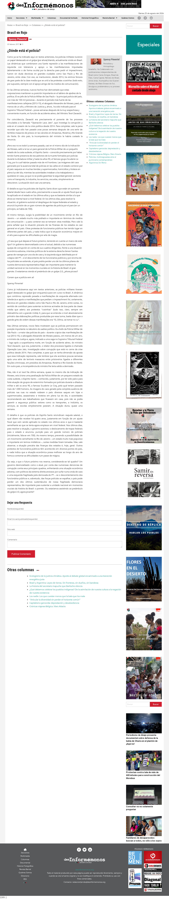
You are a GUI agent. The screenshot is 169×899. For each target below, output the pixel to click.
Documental (25, 862)
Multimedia (36, 18)
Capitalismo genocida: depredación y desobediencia (54, 603)
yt (151, 18)
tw (145, 18)
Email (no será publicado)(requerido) (22, 519)
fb (139, 18)
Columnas (51, 18)
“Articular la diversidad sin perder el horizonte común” (54, 599)
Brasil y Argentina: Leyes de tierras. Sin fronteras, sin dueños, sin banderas (63, 582)
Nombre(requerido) (15, 509)
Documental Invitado (69, 18)
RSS (25, 879)
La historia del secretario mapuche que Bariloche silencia (55, 586)
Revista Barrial (109, 18)
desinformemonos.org (84, 869)
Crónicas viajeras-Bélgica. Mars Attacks (105, 154)
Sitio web (11, 529)
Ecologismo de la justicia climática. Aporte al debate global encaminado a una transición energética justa (105, 108)
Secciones (25, 852)
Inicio (9, 18)
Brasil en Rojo (22, 25)
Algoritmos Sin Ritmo (97, 162)
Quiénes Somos (127, 18)
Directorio (25, 876)
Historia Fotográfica (90, 18)
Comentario (12, 539)
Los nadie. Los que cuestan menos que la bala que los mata (57, 596)
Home (10, 25)
